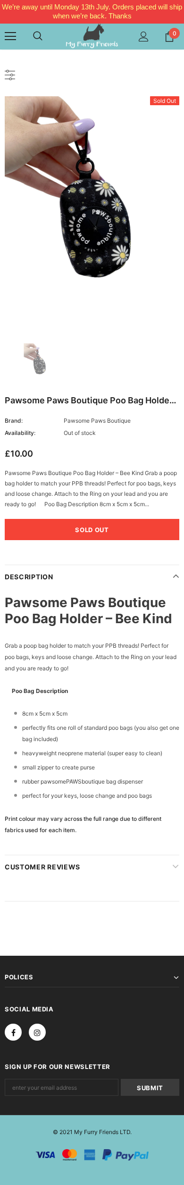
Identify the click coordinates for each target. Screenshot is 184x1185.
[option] (92, 212)
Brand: (14, 420)
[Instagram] (37, 1032)
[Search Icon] (37, 36)
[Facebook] (13, 1032)
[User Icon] (144, 37)
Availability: (20, 432)
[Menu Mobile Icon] (10, 36)
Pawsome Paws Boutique (97, 420)
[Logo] (92, 36)
